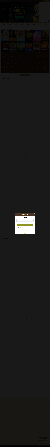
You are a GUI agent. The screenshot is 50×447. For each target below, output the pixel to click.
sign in (25, 225)
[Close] (34, 213)
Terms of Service (18, 227)
